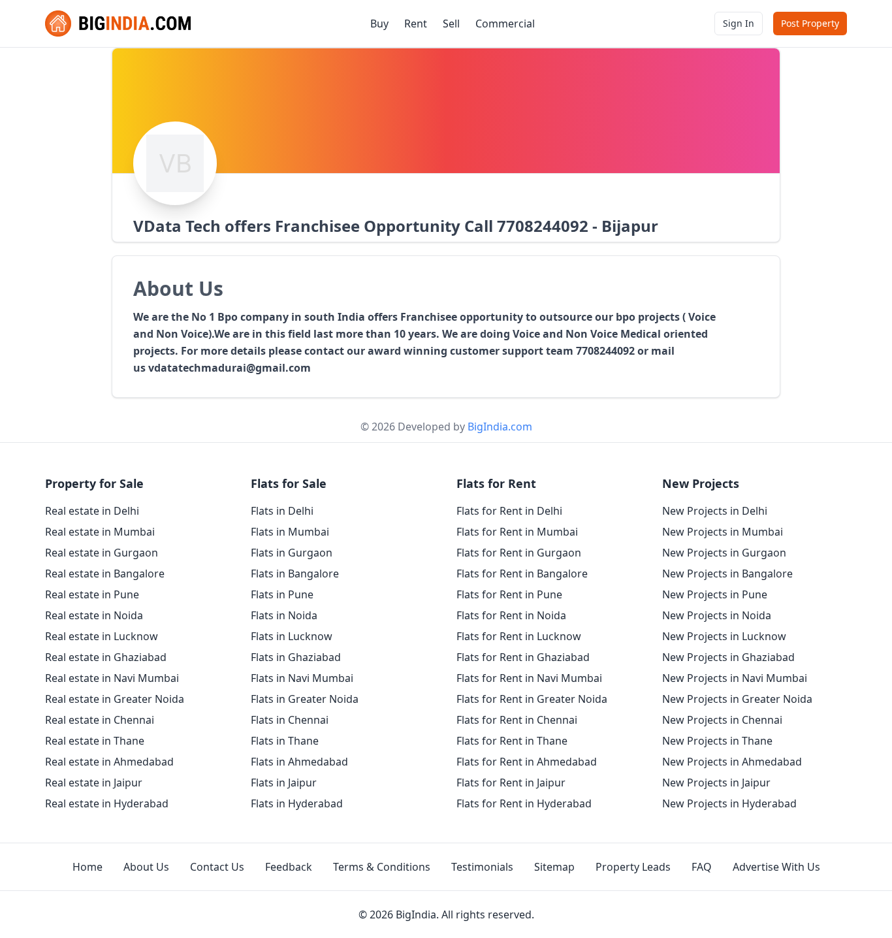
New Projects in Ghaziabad (728, 657)
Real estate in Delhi (92, 511)
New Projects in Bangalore (727, 573)
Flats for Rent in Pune (509, 594)
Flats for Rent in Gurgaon (518, 552)
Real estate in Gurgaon (101, 552)
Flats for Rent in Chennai (516, 720)
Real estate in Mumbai (100, 532)
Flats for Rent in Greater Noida (531, 699)
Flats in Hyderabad (297, 803)
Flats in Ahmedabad (299, 761)
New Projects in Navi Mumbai (734, 678)
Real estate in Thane (94, 741)
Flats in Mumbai (290, 532)
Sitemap (554, 867)
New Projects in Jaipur (716, 782)
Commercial (505, 23)
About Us (146, 867)
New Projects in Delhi (714, 511)
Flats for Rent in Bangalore (522, 573)
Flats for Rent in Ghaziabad (523, 657)
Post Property (810, 23)
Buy (379, 23)
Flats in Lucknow (291, 636)
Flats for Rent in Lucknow (518, 636)
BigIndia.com (500, 426)
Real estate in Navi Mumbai (112, 678)
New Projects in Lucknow (724, 636)
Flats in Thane (285, 741)
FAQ (702, 867)
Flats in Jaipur (284, 782)
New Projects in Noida (716, 615)
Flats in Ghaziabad (296, 657)
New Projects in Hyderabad (729, 803)
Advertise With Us (776, 867)
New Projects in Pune (714, 594)
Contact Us (217, 867)
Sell (451, 23)
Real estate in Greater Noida (114, 699)
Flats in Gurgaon (291, 552)
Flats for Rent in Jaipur (510, 782)
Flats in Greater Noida (304, 699)
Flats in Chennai (289, 720)
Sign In (738, 23)
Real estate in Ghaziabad (106, 657)
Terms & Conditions (381, 867)
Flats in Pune (282, 594)
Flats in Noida (284, 615)
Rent (415, 23)
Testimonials (482, 867)
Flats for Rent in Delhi (509, 511)
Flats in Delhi (282, 511)
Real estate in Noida (94, 615)
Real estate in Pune (92, 594)
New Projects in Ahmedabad (732, 761)
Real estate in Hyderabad (106, 803)
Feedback (288, 867)
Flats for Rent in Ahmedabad (526, 761)
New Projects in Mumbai (722, 532)
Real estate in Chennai (99, 720)
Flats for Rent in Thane (511, 741)
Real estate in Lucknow (101, 636)
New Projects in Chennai (722, 720)
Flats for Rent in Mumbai (517, 532)
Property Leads (633, 867)
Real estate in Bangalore (105, 573)
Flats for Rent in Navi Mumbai (529, 678)
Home (87, 867)
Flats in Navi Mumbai (302, 678)
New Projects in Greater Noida (737, 699)
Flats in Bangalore (295, 573)
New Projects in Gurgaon (724, 552)
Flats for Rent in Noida (511, 615)
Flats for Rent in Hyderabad (524, 803)
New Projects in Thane (717, 741)
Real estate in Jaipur (93, 782)
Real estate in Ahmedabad (109, 761)
